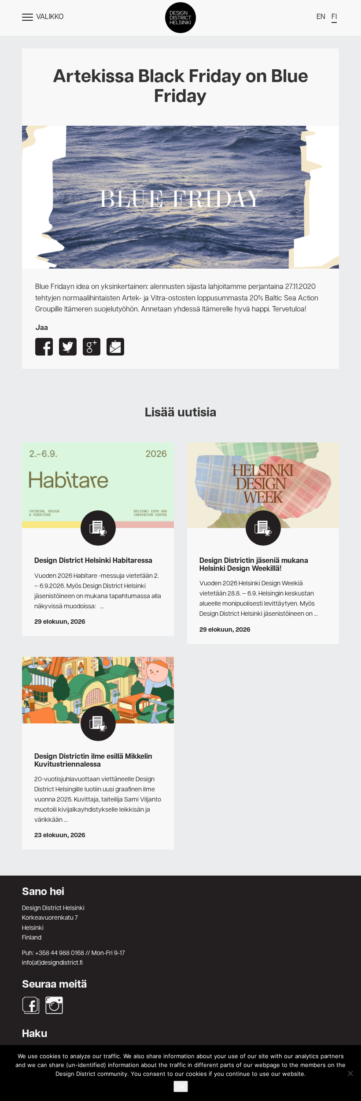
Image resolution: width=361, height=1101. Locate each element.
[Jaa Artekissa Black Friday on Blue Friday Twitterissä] (68, 347)
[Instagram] (54, 1005)
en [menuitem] (321, 17)
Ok (180, 1086)
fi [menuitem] (334, 17)
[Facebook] (31, 1005)
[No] (350, 1073)
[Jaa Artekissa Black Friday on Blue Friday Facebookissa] (44, 347)
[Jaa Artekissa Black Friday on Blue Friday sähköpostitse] (115, 347)
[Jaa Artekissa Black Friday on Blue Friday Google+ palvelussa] (91, 347)
